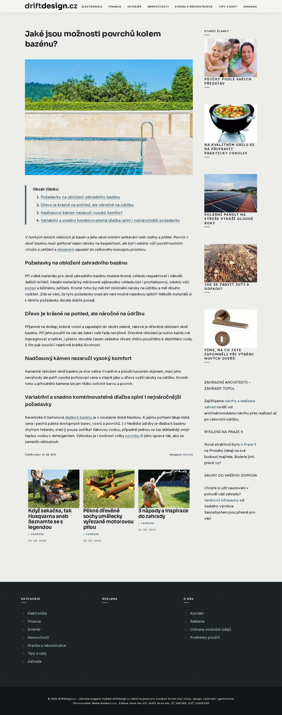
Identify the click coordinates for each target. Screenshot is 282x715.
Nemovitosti (158, 6)
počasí (30, 288)
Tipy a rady (228, 6)
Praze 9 (250, 444)
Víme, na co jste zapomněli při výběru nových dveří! (229, 354)
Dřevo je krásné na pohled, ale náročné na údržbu (87, 204)
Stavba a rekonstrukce (194, 6)
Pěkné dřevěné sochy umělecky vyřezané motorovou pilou (108, 519)
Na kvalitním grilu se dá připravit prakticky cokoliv (229, 149)
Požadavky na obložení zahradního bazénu (80, 197)
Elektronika (92, 6)
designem (65, 249)
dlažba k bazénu (78, 417)
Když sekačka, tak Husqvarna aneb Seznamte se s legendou (50, 519)
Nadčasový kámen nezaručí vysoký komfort (81, 212)
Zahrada (250, 6)
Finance (114, 6)
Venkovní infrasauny (221, 500)
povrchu (132, 435)
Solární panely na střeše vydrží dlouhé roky (228, 218)
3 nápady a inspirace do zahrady (163, 513)
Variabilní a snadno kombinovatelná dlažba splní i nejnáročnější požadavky (110, 220)
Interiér (134, 6)
